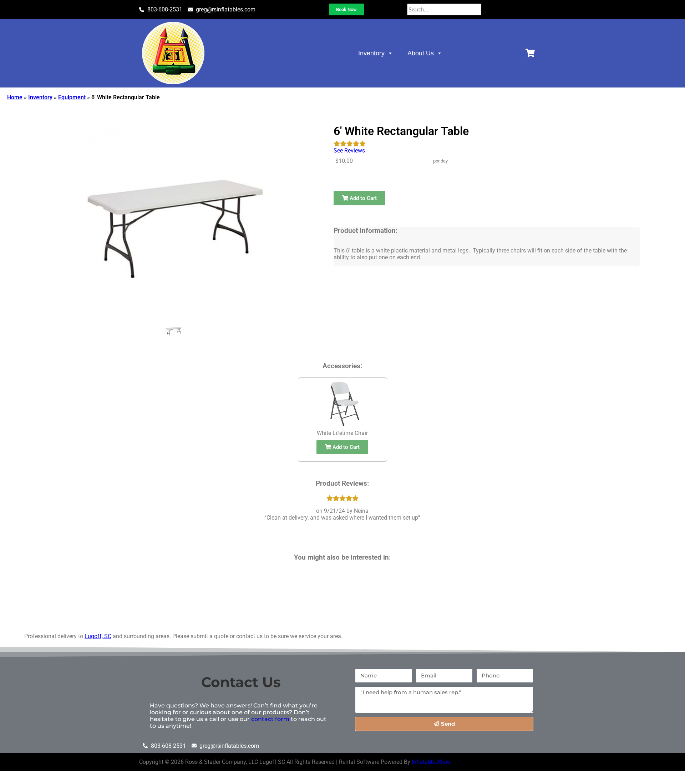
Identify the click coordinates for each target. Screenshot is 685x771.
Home (14, 97)
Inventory (371, 53)
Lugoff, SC (98, 636)
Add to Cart (362, 198)
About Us (420, 53)
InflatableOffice (431, 762)
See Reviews (349, 150)
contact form (270, 719)
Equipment (72, 97)
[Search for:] (444, 9)
